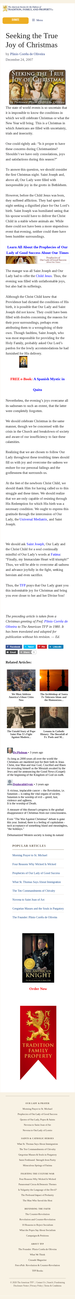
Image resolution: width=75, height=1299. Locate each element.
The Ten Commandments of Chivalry (33, 890)
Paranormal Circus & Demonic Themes (37, 1184)
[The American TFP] (27, 8)
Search (50, 1282)
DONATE (15, 20)
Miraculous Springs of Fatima (37, 1165)
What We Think (37, 1254)
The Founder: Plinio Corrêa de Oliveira (34, 917)
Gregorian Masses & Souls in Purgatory (37, 1154)
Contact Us (41, 1282)
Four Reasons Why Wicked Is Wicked (34, 864)
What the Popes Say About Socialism (37, 1230)
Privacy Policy (36, 1286)
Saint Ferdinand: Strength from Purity (37, 1160)
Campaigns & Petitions (37, 1235)
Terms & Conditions (53, 1286)
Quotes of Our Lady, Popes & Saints (37, 1119)
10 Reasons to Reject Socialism (37, 1225)
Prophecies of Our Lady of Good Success (36, 873)
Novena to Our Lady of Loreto (37, 1130)
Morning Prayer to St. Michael (29, 855)
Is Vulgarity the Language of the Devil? (37, 1189)
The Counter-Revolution (37, 1214)
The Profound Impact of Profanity (37, 1195)
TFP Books (37, 1270)
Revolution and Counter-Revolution (37, 1219)
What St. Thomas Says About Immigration (36, 882)
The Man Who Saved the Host (37, 1200)
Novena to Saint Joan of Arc (28, 899)
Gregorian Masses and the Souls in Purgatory (38, 908)
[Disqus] (37, 791)
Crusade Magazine (37, 1260)
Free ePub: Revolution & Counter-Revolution (37, 1265)
